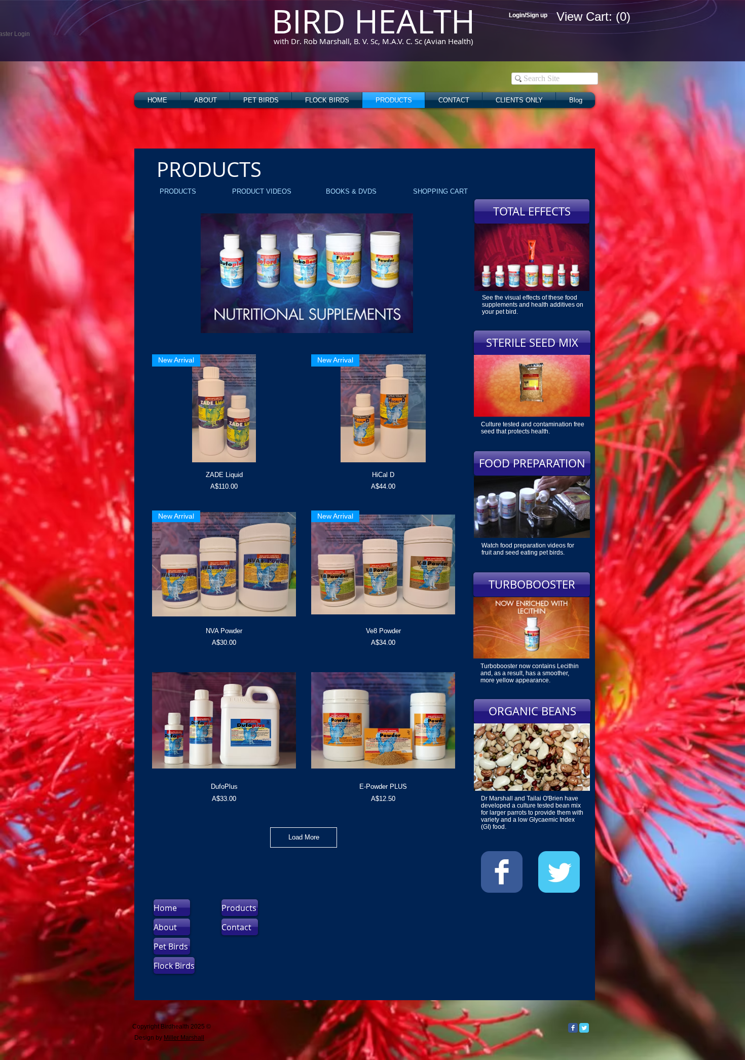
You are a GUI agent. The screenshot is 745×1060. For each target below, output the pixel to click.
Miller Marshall (184, 1037)
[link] (576, 17)
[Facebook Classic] (573, 1028)
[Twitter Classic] (584, 1028)
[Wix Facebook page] (502, 872)
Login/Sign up (528, 15)
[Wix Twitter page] (559, 872)
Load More (303, 837)
